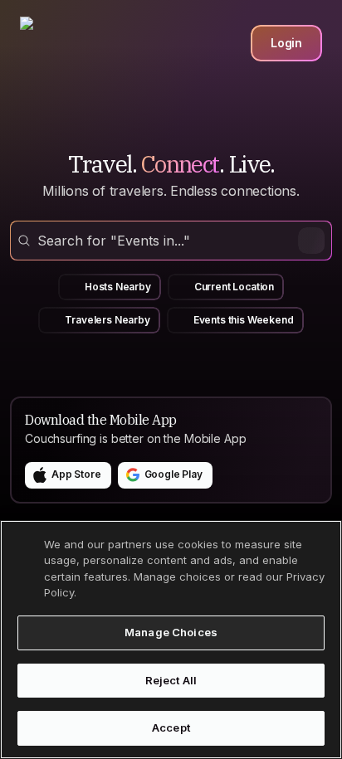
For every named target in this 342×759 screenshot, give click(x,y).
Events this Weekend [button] (243, 320)
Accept (171, 727)
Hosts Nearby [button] (118, 286)
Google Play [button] (173, 474)
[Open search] (171, 240)
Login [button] (286, 43)
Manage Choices (171, 632)
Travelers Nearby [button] (107, 320)
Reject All (171, 680)
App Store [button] (76, 474)
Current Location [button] (234, 286)
